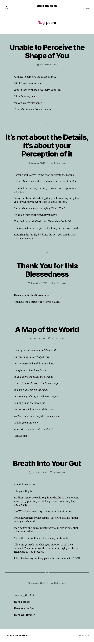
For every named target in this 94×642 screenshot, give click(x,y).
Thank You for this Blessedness (47, 269)
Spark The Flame (47, 5)
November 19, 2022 (48, 65)
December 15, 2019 (39, 163)
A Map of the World (47, 329)
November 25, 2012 (39, 583)
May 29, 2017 (39, 338)
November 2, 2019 (39, 283)
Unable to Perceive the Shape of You (47, 51)
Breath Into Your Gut (47, 463)
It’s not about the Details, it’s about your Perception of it (47, 145)
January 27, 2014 (39, 472)
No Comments (60, 163)
